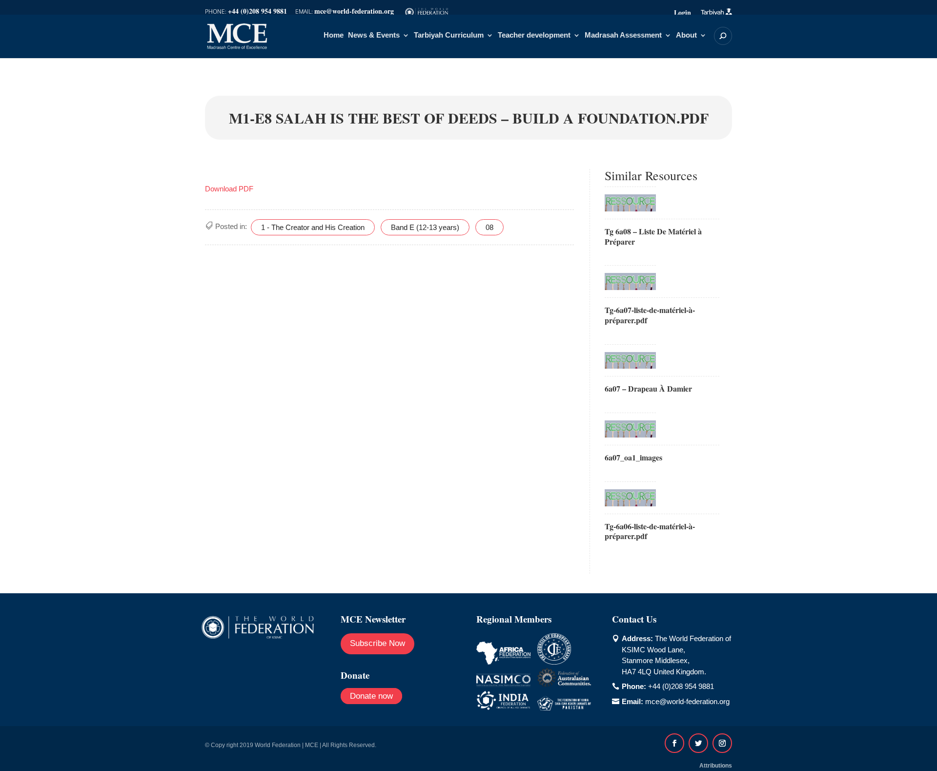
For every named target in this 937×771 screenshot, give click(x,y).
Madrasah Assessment (623, 35)
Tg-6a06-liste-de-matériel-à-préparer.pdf (650, 531)
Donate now (371, 696)
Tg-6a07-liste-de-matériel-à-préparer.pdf (650, 315)
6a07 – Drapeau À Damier (648, 388)
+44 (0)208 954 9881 (681, 686)
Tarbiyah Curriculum (449, 35)
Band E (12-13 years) (425, 227)
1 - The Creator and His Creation (313, 227)
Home (334, 35)
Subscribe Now (377, 643)
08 (489, 227)
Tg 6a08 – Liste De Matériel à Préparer (653, 236)
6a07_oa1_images (633, 457)
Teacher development (534, 35)
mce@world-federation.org (687, 701)
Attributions (715, 765)
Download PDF (229, 189)
